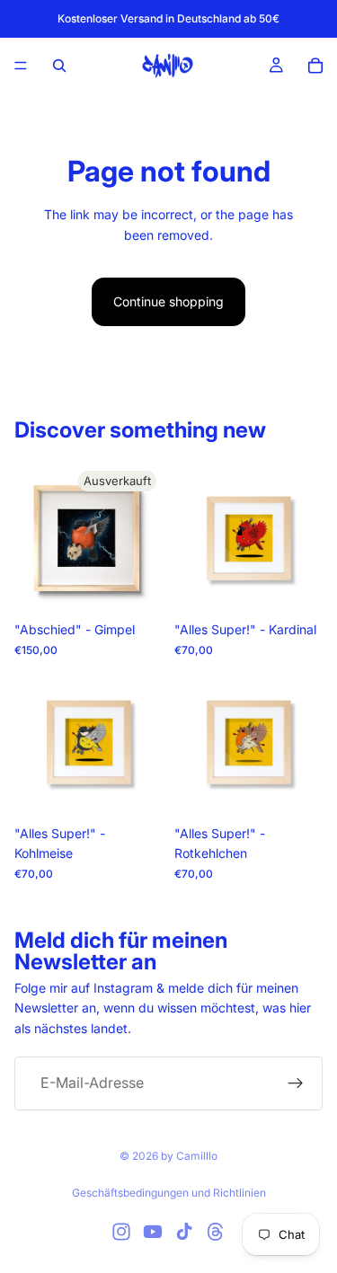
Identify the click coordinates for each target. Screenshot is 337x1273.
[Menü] (20, 65)
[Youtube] (153, 1231)
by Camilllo (189, 1155)
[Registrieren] (296, 1083)
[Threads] (215, 1231)
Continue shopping (168, 301)
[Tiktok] (184, 1231)
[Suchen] (59, 65)
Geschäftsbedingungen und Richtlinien (169, 1192)
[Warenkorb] (315, 65)
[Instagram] (121, 1231)
